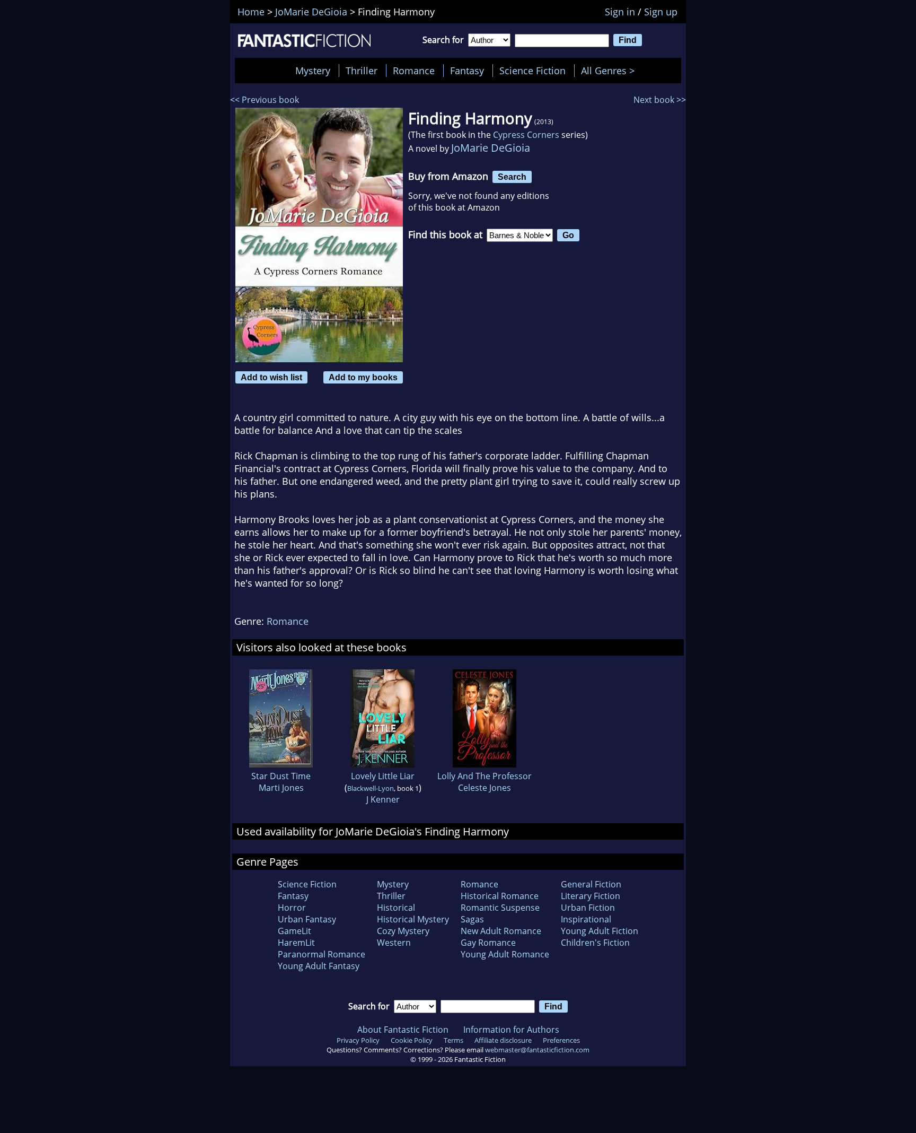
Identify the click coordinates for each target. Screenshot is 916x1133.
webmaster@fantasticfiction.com (537, 1049)
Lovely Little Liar (383, 776)
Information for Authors (511, 1029)
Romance (414, 70)
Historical (396, 907)
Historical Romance (500, 896)
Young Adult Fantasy (318, 966)
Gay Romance (488, 942)
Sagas (472, 919)
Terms (453, 1040)
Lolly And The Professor (484, 776)
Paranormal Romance (321, 954)
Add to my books (363, 377)
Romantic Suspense (500, 907)
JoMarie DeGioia (490, 148)
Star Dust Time (281, 776)
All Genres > (610, 70)
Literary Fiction (590, 896)
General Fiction (591, 884)
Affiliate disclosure (503, 1040)
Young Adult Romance (505, 954)
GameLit (294, 931)
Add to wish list (271, 377)
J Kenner (383, 799)
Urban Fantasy (307, 919)
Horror (292, 907)
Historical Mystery (413, 919)
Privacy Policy (358, 1040)
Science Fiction (532, 70)
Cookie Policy (412, 1040)
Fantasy (467, 70)
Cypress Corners (526, 135)
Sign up (660, 11)
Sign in (620, 11)
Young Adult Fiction (599, 931)
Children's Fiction (595, 942)
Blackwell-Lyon (370, 788)
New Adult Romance (501, 931)
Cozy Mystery (403, 931)
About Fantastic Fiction (402, 1029)
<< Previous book (264, 100)
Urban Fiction (588, 907)
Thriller (361, 70)
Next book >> (659, 100)
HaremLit (296, 942)
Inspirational (586, 919)
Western (394, 942)
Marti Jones (281, 788)
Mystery (312, 70)
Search (512, 176)
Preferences (561, 1040)
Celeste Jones (484, 788)
